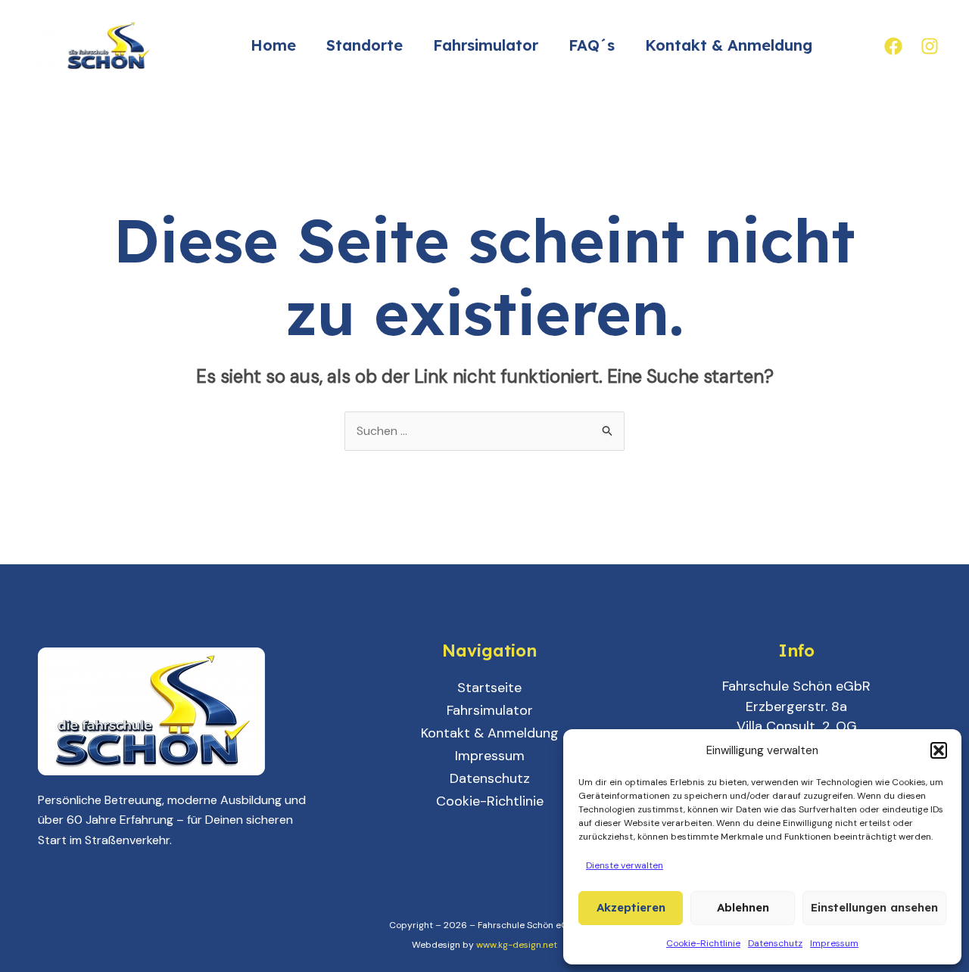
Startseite (489, 688)
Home (273, 45)
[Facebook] (893, 46)
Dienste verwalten (624, 865)
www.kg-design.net (516, 945)
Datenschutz (775, 943)
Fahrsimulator (485, 45)
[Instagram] (930, 46)
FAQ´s (592, 45)
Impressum (834, 943)
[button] (938, 750)
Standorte (364, 45)
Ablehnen (743, 907)
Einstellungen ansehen (874, 907)
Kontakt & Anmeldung (728, 45)
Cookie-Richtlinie (703, 943)
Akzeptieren (631, 907)
